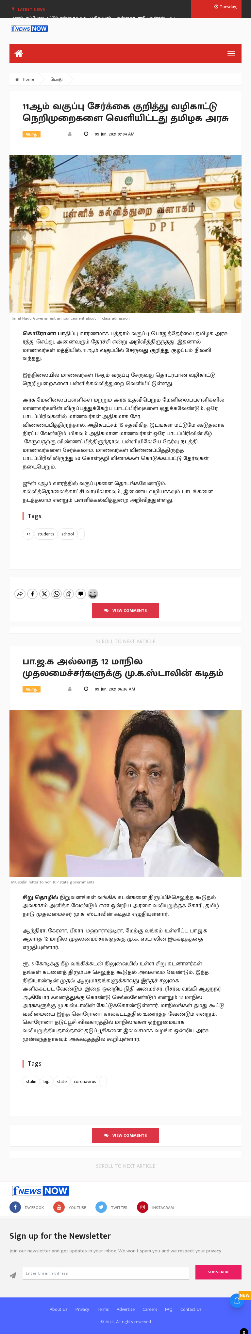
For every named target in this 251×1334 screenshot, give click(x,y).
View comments (128, 610)
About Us (59, 1309)
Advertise (126, 1309)
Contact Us (191, 1309)
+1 (28, 534)
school (67, 534)
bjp (46, 1081)
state (62, 1081)
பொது (57, 79)
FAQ (169, 1309)
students (46, 534)
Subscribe (218, 1272)
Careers (149, 1309)
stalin (31, 1081)
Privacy (82, 1309)
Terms (103, 1309)
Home (28, 79)
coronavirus (85, 1081)
